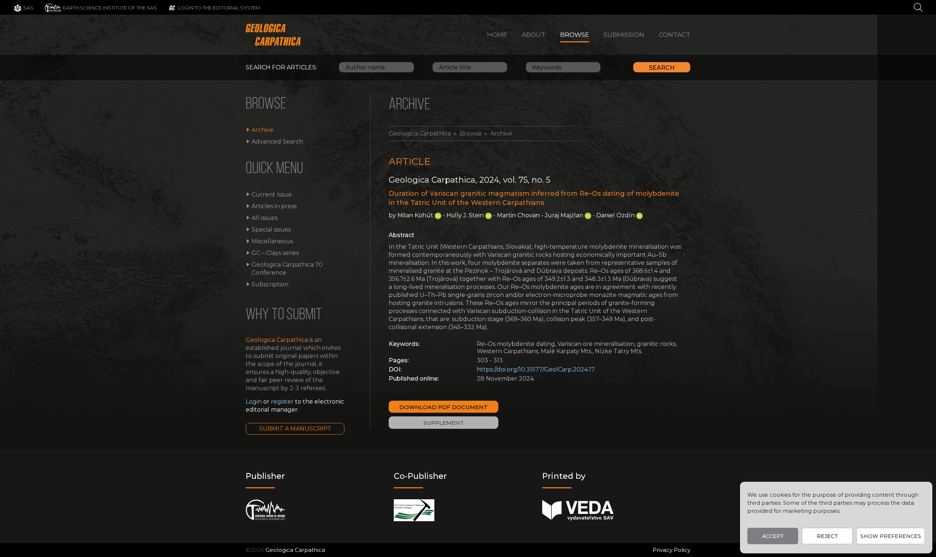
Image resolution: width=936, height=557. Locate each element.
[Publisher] (265, 510)
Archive (262, 129)
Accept (773, 536)
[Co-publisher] (414, 510)
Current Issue (272, 194)
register (282, 401)
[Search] (918, 7)
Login (254, 401)
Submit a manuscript (295, 428)
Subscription (270, 284)
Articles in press (274, 206)
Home (497, 34)
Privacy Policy (671, 549)
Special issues (271, 229)
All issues (265, 217)
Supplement (443, 422)
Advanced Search (277, 141)
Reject (827, 536)
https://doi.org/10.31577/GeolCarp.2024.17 (536, 369)
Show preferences (890, 536)
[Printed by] (578, 510)
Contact (674, 34)
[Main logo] (273, 35)
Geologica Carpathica (420, 133)
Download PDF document (443, 407)
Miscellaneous (272, 241)
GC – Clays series (275, 252)
